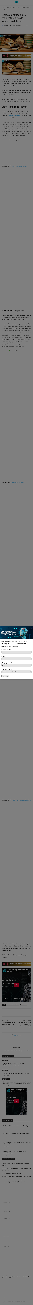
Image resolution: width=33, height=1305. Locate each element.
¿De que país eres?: (6, 663)
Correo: (3, 656)
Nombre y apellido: (6, 649)
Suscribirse (5, 676)
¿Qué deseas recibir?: (7, 669)
